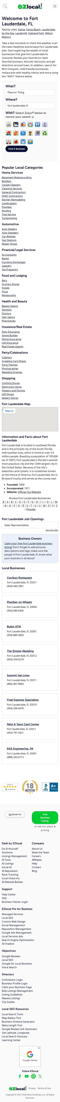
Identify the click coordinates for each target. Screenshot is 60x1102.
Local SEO (7, 918)
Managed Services (12, 914)
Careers (36, 856)
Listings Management (14, 856)
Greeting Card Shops (14, 361)
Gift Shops (8, 394)
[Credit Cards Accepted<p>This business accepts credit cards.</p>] (23, 124)
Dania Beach (33, 29)
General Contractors (14, 192)
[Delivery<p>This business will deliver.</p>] (9, 133)
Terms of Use (44, 1088)
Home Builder (10, 335)
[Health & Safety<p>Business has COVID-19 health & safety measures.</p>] (23, 142)
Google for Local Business (17, 963)
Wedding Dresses (12, 372)
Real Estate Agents (12, 346)
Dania (21, 29)
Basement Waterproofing (17, 177)
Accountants (9, 254)
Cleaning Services (12, 188)
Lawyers (6, 266)
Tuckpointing (9, 218)
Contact (36, 867)
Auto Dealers (9, 229)
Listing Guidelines (12, 994)
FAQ (4, 898)
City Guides (8, 1002)
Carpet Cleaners (11, 185)
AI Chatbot (8, 943)
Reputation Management (16, 929)
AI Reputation (10, 871)
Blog (34, 871)
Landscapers (9, 203)
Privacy (32, 1088)
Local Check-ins (11, 878)
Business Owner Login (15, 902)
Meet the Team (40, 852)
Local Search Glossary (14, 1036)
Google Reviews (11, 956)
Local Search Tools (12, 1014)
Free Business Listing (45, 817)
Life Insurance (10, 343)
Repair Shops (9, 244)
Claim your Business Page (17, 987)
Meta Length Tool (12, 1025)
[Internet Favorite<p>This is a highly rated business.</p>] (30, 142)
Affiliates (37, 860)
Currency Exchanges (14, 262)
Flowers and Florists (13, 390)
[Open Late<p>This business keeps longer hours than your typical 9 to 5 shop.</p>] (16, 124)
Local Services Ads (12, 936)
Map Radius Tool (11, 1018)
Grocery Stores (10, 284)
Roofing (6, 210)
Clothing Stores (11, 383)
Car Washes (9, 236)
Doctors (6, 313)
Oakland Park (36, 33)
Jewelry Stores (10, 398)
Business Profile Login (15, 983)
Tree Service (9, 214)
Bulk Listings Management (17, 991)
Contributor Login (12, 979)
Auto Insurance (11, 331)
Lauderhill (21, 33)
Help (34, 863)
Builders (6, 181)
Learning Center (11, 1040)
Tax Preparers (10, 269)
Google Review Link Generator (19, 1029)
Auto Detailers (10, 232)
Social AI (7, 867)
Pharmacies (9, 321)
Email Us (16, 814)
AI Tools (6, 860)
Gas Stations (9, 240)
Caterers (7, 357)
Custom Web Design (14, 921)
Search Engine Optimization (18, 940)
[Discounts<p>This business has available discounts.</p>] (16, 133)
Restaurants (9, 295)
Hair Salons (8, 317)
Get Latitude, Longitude (15, 1032)
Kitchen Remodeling (13, 199)
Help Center (9, 894)
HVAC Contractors (12, 196)
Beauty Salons (10, 306)
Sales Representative (16, 525)
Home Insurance (11, 339)
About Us (37, 848)
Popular (31, 509)
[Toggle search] (5, 6)
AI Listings (8, 863)
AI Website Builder (12, 882)
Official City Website (29, 492)
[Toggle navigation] (55, 6)
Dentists (7, 309)
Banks (5, 258)
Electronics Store (12, 387)
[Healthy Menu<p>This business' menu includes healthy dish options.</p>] (16, 142)
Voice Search (9, 967)
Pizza (5, 291)
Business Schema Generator (18, 1021)
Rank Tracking (10, 874)
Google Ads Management (17, 932)
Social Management (13, 925)
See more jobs (52, 530)
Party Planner (10, 365)
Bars (4, 280)
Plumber (7, 207)
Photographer (10, 368)
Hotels (5, 288)
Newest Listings (11, 998)
